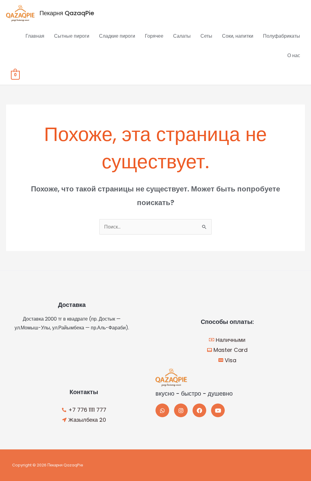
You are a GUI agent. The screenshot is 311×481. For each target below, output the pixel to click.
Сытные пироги (71, 36)
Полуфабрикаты (281, 36)
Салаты (182, 36)
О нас (293, 55)
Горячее (154, 36)
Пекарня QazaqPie (66, 13)
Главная (35, 36)
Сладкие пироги (117, 36)
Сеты (206, 36)
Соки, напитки (237, 36)
